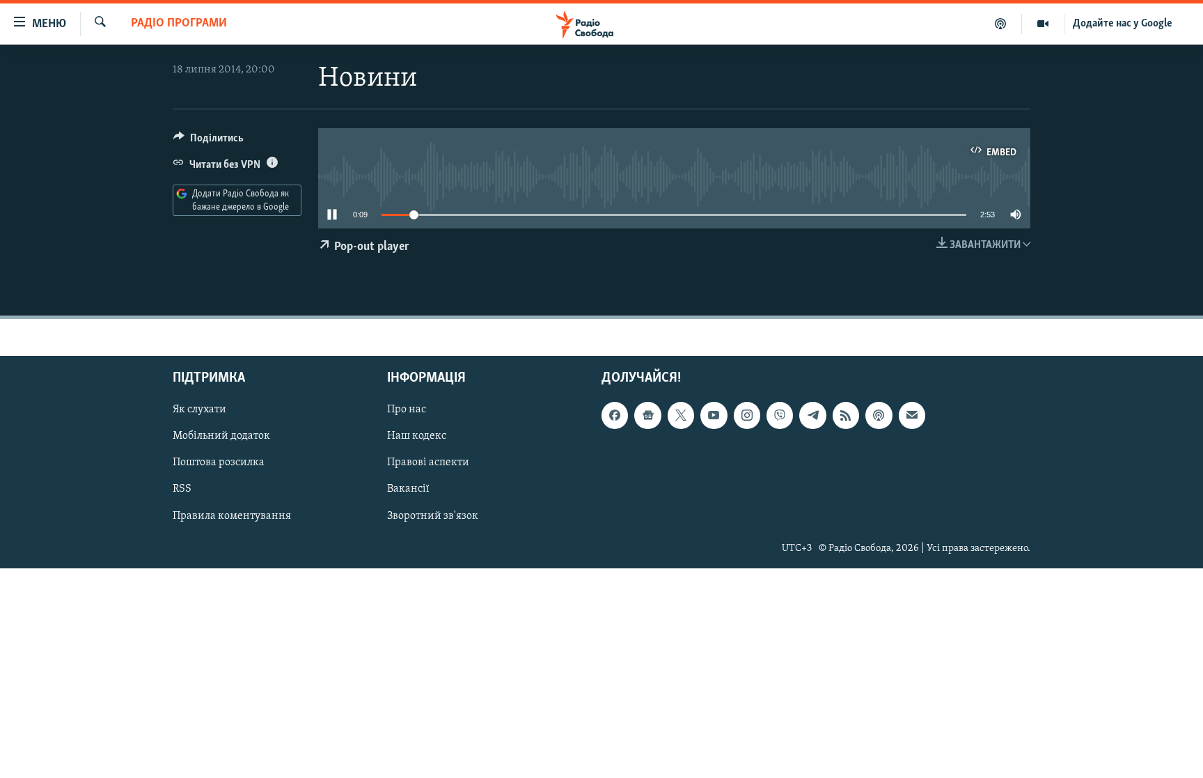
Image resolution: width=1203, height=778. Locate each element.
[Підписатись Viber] (779, 415)
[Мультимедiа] (1043, 23)
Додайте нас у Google (1122, 23)
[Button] (208, 141)
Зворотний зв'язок (432, 515)
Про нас (406, 409)
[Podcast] (878, 415)
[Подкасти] (1001, 23)
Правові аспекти (428, 462)
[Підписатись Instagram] (747, 415)
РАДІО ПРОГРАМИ (179, 23)
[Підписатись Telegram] (812, 415)
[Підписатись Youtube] (713, 415)
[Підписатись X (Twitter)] (681, 415)
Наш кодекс (416, 436)
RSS (182, 489)
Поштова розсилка (219, 462)
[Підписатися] (912, 415)
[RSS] (846, 415)
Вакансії (408, 489)
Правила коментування (232, 515)
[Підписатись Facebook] (615, 415)
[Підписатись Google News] (647, 415)
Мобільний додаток (221, 436)
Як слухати (199, 409)
